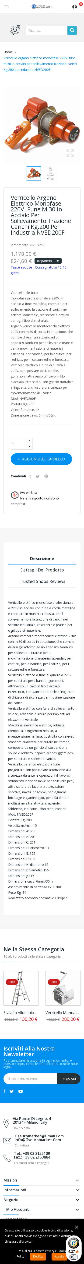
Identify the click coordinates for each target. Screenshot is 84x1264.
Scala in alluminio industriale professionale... (21, 1012)
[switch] (74, 1257)
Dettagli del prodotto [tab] (42, 570)
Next (81, 125)
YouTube (20, 1091)
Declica (38, 1256)
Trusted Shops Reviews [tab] (42, 581)
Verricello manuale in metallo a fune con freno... (63, 1012)
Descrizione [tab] (42, 558)
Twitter (12, 1091)
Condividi (30, 476)
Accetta (59, 1256)
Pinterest (46, 476)
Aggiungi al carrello (43, 459)
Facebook (4, 1091)
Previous (2, 125)
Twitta (38, 476)
